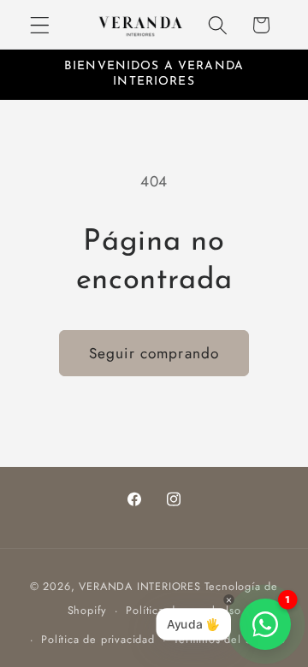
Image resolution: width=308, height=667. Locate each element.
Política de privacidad (98, 639)
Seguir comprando (154, 353)
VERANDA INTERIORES (140, 586)
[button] (40, 25)
